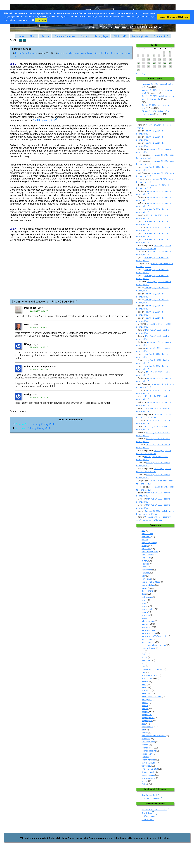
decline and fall (148, 591)
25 (143, 66)
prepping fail (147, 721)
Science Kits (160, 36)
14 (159, 59)
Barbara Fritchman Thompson (154, 809)
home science (93, 53)
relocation (146, 739)
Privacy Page (101, 36)
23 (170, 63)
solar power (147, 754)
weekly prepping (148, 775)
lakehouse (146, 660)
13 (154, 59)
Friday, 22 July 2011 (22, 49)
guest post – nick (149, 633)
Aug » (144, 73)
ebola (144, 603)
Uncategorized (148, 772)
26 (149, 66)
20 (154, 63)
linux (143, 663)
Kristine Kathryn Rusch (151, 798)
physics (145, 703)
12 (149, 59)
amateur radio (147, 534)
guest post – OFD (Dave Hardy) (154, 636)
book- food (146, 549)
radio (144, 724)
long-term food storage (151, 669)
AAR (143, 531)
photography (147, 700)
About (33, 36)
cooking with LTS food (151, 582)
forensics (146, 615)
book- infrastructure (150, 552)
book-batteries (148, 555)
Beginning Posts (140, 36)
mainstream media (149, 675)
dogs (144, 594)
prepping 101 (147, 715)
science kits (146, 748)
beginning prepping (149, 543)
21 (159, 63)
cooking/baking (148, 585)
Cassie (144, 567)
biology (145, 546)
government (80, 53)
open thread (147, 690)
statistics (145, 757)
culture (71, 53)
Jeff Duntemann (148, 816)
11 (143, 59)
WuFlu (144, 784)
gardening (146, 624)
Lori (143, 672)
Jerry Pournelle (148, 820)
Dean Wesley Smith (149, 795)
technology (146, 766)
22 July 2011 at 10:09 (39, 311)
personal (145, 693)
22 (165, 63)
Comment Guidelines (65, 36)
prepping (145, 712)
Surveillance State (149, 763)
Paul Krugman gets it (44, 120)
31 (138, 70)
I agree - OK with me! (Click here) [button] (173, 17)
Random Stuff (147, 727)
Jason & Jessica (148, 648)
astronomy (146, 537)
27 (154, 66)
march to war (147, 678)
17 (138, 63)
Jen (143, 651)
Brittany (145, 561)
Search (45, 36)
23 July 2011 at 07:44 (39, 370)
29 (165, 66)
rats (143, 730)
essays (145, 612)
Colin (144, 576)
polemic (145, 706)
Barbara (145, 540)
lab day (104, 53)
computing (146, 579)
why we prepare (148, 778)
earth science (147, 597)
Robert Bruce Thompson (26, 53)
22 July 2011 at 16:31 (39, 328)
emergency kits (148, 609)
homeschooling (148, 642)
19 (149, 63)
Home (21, 36)
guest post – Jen (148, 630)
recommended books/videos (154, 736)
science (120, 53)
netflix (144, 684)
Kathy (144, 654)
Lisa (143, 666)
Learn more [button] (41, 20)
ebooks (145, 606)
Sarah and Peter (148, 742)
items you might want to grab (154, 645)
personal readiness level (152, 696)
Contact (85, 36)
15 (165, 59)
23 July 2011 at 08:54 (39, 398)
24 (138, 66)
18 (143, 63)
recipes (145, 733)
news (144, 687)
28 (159, 66)
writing (144, 781)
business (145, 564)
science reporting (149, 751)
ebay (144, 600)
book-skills (146, 558)
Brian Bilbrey (147, 813)
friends (144, 618)
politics (112, 53)
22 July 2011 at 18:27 (39, 347)
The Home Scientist (150, 769)
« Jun (138, 73)
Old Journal (119, 36)
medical (145, 681)
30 (170, 66)
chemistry (62, 53)
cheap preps (147, 570)
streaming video (148, 760)
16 (170, 59)
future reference (148, 621)
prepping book (148, 718)
